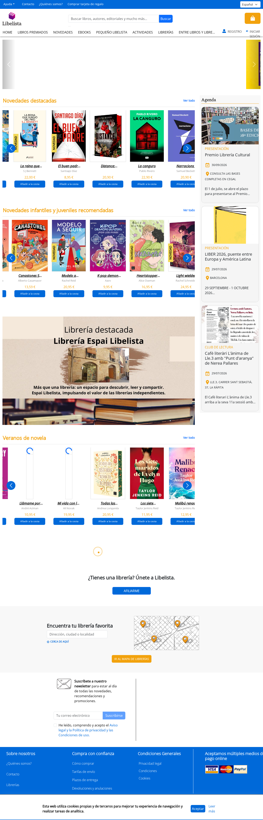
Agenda (208, 100)
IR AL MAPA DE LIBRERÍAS (131, 659)
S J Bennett (29, 171)
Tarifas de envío (83, 771)
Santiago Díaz (69, 171)
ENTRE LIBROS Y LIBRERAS (198, 32)
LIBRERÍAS (165, 32)
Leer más (212, 808)
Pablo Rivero (147, 171)
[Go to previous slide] (11, 148)
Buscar (165, 18)
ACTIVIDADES (143, 32)
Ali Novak (69, 508)
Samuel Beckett (185, 171)
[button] (8, 64)
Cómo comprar (83, 763)
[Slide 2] (134, 84)
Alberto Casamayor (30, 280)
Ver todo (189, 100)
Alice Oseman (147, 280)
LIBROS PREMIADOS (33, 32)
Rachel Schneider (186, 280)
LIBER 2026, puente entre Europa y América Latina (228, 256)
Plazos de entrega (85, 780)
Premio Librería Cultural (227, 155)
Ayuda (7, 4)
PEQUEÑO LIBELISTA (111, 32)
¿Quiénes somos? (51, 4)
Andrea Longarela (108, 508)
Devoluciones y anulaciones (92, 788)
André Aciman (29, 508)
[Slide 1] (129, 84)
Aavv (108, 280)
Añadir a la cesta (29, 184)
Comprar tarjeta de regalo (85, 4)
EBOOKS (84, 32)
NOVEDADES (63, 32)
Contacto (28, 4)
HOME (7, 32)
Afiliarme (132, 591)
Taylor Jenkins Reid (147, 508)
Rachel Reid (69, 280)
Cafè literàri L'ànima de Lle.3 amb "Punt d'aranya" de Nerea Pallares (229, 358)
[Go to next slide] (187, 148)
